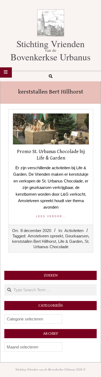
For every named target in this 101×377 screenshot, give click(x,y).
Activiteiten (73, 230)
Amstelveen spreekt (45, 236)
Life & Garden (70, 241)
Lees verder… (51, 216)
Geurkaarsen (76, 236)
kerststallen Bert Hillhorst (34, 241)
